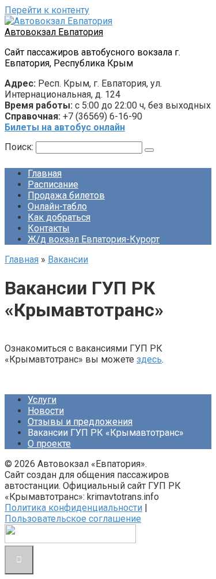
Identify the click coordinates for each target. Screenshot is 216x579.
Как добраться (59, 217)
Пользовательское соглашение (73, 518)
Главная (45, 173)
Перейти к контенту (47, 10)
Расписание (53, 184)
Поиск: (20, 146)
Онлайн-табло (57, 206)
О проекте (49, 443)
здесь (149, 359)
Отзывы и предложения (80, 421)
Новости (46, 410)
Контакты (49, 228)
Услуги (42, 399)
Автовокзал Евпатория (54, 32)
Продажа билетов (66, 195)
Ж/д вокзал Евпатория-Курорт (94, 239)
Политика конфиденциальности (73, 507)
